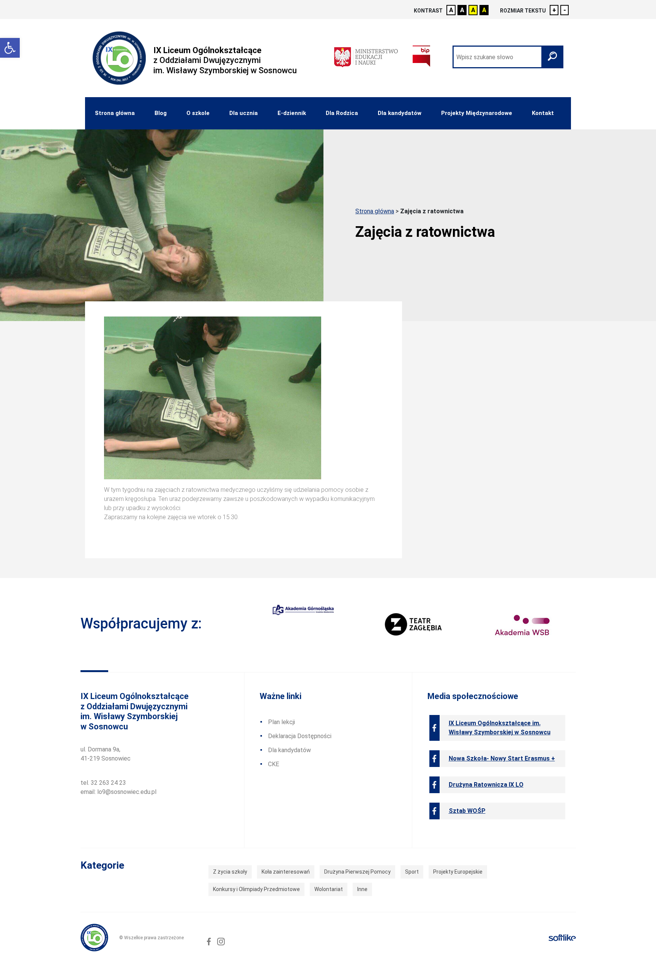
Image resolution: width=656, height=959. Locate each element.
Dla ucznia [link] (243, 113)
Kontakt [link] (543, 113)
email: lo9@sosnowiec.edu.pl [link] (118, 791)
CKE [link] (273, 764)
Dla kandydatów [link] (399, 113)
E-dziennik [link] (292, 113)
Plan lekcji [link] (281, 722)
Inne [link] (362, 889)
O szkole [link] (198, 113)
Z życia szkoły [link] (230, 872)
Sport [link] (412, 872)
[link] (10, 48)
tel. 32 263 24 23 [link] (103, 782)
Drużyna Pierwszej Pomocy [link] (357, 872)
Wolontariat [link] (328, 889)
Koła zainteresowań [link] (286, 872)
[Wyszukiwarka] (508, 57)
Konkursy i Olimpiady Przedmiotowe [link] (256, 889)
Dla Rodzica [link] (342, 113)
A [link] (451, 10)
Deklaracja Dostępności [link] (299, 736)
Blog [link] (161, 113)
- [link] (564, 10)
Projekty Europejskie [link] (458, 872)
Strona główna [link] (115, 113)
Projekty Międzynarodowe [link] (476, 113)
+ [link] (554, 10)
